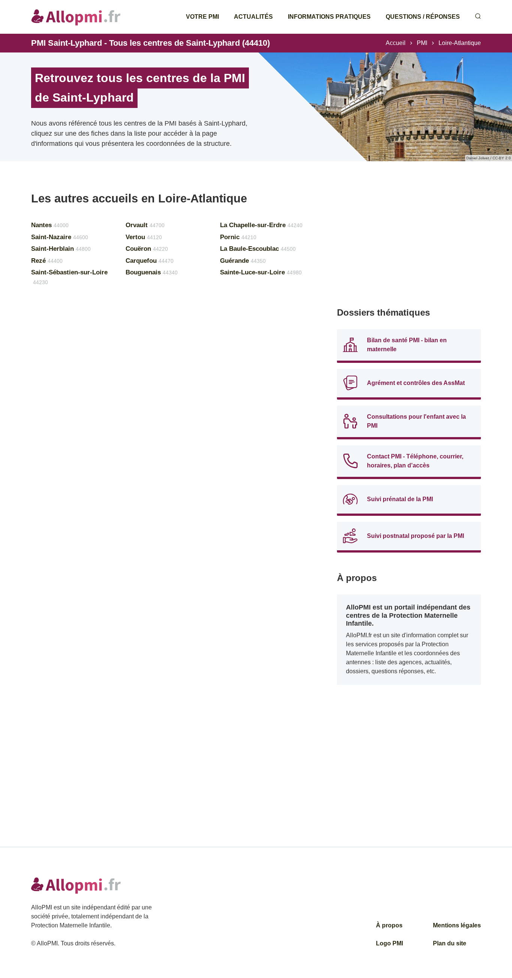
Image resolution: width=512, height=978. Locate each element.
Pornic (238, 237)
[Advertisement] (409, 243)
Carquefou (150, 260)
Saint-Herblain (61, 248)
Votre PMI (202, 16)
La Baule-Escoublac (258, 248)
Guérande (243, 260)
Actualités (253, 16)
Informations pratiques (329, 16)
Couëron (147, 248)
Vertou (144, 237)
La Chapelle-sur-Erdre (261, 225)
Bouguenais (152, 272)
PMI (422, 43)
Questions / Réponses (423, 16)
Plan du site (449, 943)
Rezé (47, 260)
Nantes (50, 225)
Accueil (396, 43)
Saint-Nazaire (59, 237)
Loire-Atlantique (460, 43)
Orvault (145, 225)
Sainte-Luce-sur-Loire (261, 272)
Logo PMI (389, 943)
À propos (389, 925)
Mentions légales (457, 925)
